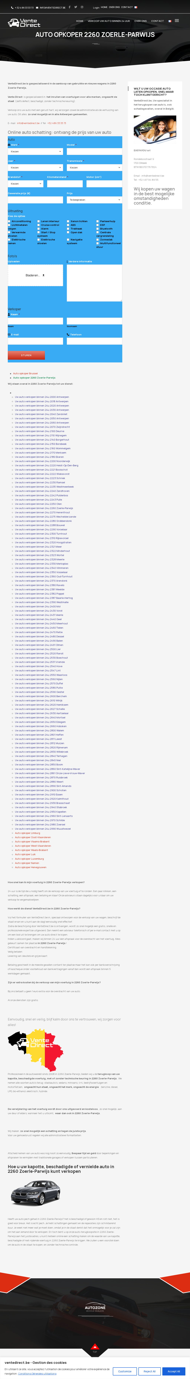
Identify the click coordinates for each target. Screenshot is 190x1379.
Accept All (174, 1371)
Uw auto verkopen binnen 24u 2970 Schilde (40, 820)
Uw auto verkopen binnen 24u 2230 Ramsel (40, 482)
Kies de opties (16, 216)
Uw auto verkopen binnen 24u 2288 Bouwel (40, 525)
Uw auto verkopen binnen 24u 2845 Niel (38, 760)
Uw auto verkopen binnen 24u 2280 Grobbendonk (43, 521)
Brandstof (15, 177)
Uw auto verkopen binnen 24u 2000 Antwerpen (42, 397)
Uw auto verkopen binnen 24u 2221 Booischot (41, 469)
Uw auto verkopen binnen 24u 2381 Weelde (39, 589)
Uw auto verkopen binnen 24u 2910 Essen (39, 794)
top (95, 1351)
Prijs (70, 193)
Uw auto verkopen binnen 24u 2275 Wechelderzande (45, 516)
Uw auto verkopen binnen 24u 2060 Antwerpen (42, 422)
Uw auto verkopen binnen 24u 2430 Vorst (39, 610)
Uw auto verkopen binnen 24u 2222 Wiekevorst (42, 474)
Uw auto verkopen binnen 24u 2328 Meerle (39, 559)
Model (71, 144)
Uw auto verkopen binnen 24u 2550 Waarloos (41, 675)
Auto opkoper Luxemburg (29, 858)
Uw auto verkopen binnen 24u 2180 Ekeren (39, 456)
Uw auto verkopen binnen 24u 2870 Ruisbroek (41, 777)
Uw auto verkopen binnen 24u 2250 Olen (38, 504)
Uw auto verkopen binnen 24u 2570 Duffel (39, 683)
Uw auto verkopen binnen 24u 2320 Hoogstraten (43, 542)
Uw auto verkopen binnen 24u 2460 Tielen (39, 627)
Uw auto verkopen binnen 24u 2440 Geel (38, 619)
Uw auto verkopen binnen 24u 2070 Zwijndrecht (42, 427)
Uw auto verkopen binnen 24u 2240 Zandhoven (42, 491)
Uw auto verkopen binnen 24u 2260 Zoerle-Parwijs (44, 508)
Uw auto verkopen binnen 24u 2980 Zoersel (40, 824)
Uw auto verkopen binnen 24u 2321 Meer (38, 546)
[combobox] (35, 151)
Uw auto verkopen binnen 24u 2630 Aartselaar (42, 713)
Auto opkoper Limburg (27, 833)
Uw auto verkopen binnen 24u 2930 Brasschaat (42, 803)
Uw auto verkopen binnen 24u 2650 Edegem (40, 722)
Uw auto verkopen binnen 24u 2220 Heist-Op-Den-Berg (46, 465)
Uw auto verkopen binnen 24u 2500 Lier (38, 649)
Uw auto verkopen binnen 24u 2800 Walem (39, 730)
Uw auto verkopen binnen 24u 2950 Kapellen (40, 811)
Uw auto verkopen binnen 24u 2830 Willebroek (41, 751)
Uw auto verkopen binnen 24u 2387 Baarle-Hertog (44, 598)
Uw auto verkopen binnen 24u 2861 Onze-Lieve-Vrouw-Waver (50, 773)
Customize (125, 1371)
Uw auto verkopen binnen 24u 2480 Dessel (39, 636)
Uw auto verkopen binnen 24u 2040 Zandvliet (41, 414)
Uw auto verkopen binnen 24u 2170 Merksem (40, 452)
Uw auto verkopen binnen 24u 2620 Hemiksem (41, 704)
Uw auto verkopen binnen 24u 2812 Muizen (39, 743)
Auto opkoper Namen (27, 863)
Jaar (11, 161)
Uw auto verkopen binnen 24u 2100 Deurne (39, 431)
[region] (95, 1368)
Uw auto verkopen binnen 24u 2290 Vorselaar (41, 529)
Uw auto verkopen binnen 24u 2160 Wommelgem (43, 448)
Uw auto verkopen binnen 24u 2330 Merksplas (41, 563)
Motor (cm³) (93, 177)
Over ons (114, 7)
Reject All (149, 1371)
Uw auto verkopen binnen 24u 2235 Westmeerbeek (44, 486)
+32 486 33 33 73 (57, 123)
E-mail (15, 334)
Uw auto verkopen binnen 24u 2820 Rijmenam (41, 747)
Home (104, 7)
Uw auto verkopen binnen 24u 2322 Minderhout (42, 551)
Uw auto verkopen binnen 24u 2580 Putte (39, 687)
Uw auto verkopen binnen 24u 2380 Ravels (39, 585)
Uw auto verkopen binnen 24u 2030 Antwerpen (42, 409)
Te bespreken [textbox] (77, 199)
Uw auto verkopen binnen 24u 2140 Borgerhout (42, 439)
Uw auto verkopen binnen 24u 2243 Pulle (38, 499)
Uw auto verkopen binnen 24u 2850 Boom (39, 764)
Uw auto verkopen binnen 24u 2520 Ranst (39, 653)
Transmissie (75, 161)
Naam (15, 314)
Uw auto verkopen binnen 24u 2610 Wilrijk (39, 700)
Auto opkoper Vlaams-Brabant (32, 841)
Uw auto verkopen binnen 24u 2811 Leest (38, 739)
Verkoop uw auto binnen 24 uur (109, 21)
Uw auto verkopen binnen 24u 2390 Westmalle (41, 602)
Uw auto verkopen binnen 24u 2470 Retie (39, 632)
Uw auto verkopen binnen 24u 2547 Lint (38, 670)
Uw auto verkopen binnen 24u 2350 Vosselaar (41, 572)
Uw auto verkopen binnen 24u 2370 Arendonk (41, 580)
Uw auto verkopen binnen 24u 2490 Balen (39, 640)
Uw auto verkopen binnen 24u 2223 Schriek (40, 478)
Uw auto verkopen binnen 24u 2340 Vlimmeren (41, 568)
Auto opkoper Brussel (25, 373)
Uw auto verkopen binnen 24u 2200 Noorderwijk (42, 461)
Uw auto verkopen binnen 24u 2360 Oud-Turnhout (44, 576)
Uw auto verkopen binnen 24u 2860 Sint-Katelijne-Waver (47, 769)
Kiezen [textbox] (15, 151)
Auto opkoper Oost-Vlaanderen (33, 837)
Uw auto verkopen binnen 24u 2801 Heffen (39, 734)
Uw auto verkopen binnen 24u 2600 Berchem (41, 696)
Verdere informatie (80, 261)
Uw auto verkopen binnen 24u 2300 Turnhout (41, 533)
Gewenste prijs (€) (19, 193)
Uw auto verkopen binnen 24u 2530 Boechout (41, 657)
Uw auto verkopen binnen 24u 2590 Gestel (39, 692)
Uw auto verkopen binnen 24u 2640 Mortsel (40, 717)
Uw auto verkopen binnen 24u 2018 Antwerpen (41, 401)
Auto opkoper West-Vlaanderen (33, 845)
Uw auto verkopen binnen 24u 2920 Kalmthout (42, 798)
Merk (15, 144)
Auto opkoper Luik (25, 854)
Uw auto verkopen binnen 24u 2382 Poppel (39, 593)
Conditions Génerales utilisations (37, 1373)
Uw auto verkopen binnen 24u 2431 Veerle (39, 615)
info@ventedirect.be (28, 123)
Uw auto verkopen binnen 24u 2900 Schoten (40, 790)
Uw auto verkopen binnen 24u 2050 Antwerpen (42, 418)
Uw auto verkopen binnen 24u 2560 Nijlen (39, 679)
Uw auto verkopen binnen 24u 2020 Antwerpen (42, 405)
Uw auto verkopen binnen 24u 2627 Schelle (40, 709)
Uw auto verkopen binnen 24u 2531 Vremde (40, 662)
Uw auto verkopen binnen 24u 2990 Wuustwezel (43, 828)
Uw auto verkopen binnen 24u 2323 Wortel (39, 555)
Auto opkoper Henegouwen (30, 867)
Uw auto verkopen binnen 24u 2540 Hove (38, 666)
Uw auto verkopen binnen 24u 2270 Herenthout (42, 512)
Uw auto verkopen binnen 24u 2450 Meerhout (41, 623)
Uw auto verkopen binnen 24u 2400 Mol (37, 606)
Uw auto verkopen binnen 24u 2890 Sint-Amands (43, 786)
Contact (127, 7)
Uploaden (14, 261)
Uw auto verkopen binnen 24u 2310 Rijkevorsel (41, 538)
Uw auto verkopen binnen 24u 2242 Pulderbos (41, 495)
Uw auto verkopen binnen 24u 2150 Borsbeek (41, 444)
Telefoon (75, 334)
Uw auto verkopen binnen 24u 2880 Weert (39, 781)
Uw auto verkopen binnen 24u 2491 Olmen (39, 645)
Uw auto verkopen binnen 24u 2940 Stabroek (41, 807)
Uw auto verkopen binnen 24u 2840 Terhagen (41, 756)
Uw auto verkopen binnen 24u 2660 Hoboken (41, 726)
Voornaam (72, 326)
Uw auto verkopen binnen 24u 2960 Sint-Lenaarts (44, 816)
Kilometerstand (57, 177)
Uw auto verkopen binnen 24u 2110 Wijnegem (41, 435)
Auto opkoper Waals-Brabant (31, 850)
